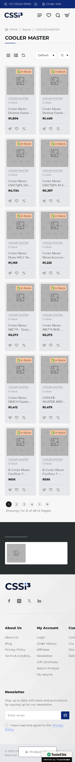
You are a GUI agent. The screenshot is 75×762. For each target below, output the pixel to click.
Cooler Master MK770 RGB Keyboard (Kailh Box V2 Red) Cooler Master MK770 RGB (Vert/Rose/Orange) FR (54, 327)
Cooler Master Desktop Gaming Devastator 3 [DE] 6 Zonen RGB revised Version (54, 111)
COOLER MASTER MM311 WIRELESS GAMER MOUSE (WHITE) (54, 400)
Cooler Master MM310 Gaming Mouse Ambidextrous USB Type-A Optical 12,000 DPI (19, 400)
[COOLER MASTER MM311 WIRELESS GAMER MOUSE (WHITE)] (54, 369)
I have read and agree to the (34, 727)
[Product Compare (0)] (22, 55)
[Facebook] (9, 601)
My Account (47, 628)
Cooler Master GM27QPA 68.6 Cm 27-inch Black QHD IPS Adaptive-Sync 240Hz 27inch (54, 183)
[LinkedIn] (39, 601)
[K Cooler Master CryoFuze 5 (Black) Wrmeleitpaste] (20, 442)
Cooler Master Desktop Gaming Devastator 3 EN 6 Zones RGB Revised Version (20, 111)
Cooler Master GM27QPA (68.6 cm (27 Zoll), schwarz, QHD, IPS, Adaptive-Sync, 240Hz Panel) (19, 183)
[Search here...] (57, 15)
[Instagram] (19, 601)
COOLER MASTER (18, 98)
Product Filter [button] (40, 752)
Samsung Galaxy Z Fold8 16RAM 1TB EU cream (43, 548)
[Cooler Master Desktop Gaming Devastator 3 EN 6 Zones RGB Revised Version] (20, 81)
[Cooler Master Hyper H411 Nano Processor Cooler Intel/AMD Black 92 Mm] (20, 225)
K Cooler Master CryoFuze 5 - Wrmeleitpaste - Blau (53, 472)
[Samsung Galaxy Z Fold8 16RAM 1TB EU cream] (16, 553)
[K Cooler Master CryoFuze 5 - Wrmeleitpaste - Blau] (54, 442)
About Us (13, 628)
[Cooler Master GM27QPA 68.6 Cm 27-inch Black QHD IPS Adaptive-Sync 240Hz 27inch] (54, 153)
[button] (10, 128)
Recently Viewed (16, 534)
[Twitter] (29, 601)
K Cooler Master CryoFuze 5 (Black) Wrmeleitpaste (19, 472)
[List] (15, 55)
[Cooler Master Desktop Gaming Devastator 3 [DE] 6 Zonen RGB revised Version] (54, 81)
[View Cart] (67, 15)
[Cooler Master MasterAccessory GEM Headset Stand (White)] (54, 225)
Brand (26, 29)
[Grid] (8, 55)
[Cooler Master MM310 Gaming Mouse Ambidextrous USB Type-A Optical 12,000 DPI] (20, 369)
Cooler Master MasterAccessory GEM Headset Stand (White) (53, 255)
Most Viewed (41, 534)
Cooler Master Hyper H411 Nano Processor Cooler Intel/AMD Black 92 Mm (20, 255)
